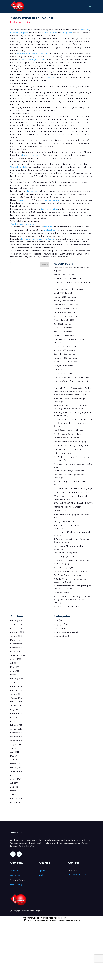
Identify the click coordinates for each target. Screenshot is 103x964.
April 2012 (14, 787)
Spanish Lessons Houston (65, 632)
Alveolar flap (49, 77)
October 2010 (16, 802)
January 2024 (16, 624)
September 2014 (17, 740)
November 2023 (17, 632)
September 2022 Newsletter (66, 316)
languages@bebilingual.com (77, 874)
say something (52, 200)
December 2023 (17, 628)
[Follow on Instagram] (19, 854)
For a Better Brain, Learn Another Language (73, 488)
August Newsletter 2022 (64, 320)
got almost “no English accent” (32, 59)
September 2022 (17, 655)
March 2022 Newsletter (64, 335)
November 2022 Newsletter (66, 308)
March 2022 (15, 674)
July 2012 (14, 783)
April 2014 (14, 760)
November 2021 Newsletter (65, 358)
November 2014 (17, 732)
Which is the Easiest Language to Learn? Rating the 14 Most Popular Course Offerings (72, 599)
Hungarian (15, 32)
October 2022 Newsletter (65, 312)
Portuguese (67, 32)
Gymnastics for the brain (65, 274)
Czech (82, 29)
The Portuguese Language (65, 552)
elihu (15, 22)
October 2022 (16, 651)
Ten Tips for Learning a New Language (71, 441)
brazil (56, 620)
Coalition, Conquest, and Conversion (70, 471)
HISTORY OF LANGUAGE (63, 511)
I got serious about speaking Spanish (38, 239)
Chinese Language (62, 453)
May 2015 (14, 717)
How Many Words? (62, 592)
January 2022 (16, 682)
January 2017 (16, 705)
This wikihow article (18, 167)
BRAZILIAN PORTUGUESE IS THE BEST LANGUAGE (73, 503)
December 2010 (17, 798)
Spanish (47, 32)
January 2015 (16, 729)
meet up (48, 227)
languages (59, 624)
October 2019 (16, 698)
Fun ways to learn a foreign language (70, 571)
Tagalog (24, 32)
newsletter (58, 628)
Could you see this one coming (24, 224)
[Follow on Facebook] (13, 854)
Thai (87, 29)
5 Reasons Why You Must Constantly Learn (73, 419)
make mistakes (24, 200)
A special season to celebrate (67, 278)
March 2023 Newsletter (64, 293)
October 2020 (16, 694)
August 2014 (15, 744)
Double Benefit (60, 369)
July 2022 (14, 663)
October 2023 (16, 636)
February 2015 (16, 725)
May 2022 (14, 667)
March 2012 (15, 791)
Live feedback (50, 230)
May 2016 (14, 709)
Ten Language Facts (63, 373)
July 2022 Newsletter (62, 324)
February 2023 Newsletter (65, 297)
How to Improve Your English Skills (69, 438)
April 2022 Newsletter (63, 332)
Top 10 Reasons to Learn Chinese (68, 430)
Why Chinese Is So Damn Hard (67, 434)
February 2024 (16, 620)
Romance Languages (63, 567)
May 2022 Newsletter (63, 328)
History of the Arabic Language (67, 449)
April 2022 (14, 671)
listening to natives (49, 209)
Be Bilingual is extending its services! (70, 289)
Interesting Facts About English (67, 507)
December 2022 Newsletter (66, 304)
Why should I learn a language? (68, 606)
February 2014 (16, 767)
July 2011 (13, 794)
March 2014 (15, 764)
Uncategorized (60, 636)
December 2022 (17, 644)
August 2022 (15, 659)
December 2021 (17, 686)
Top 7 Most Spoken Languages (67, 575)
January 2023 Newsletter (64, 300)
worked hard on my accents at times (33, 53)
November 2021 (17, 690)
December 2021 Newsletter (65, 354)
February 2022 (16, 678)
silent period (31, 191)
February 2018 (16, 702)
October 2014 (16, 736)
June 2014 (14, 752)
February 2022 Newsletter (65, 346)
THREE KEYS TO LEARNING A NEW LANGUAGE (72, 377)
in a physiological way (32, 155)
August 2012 (15, 779)
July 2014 (14, 748)
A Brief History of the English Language (71, 445)
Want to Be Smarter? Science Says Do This (72, 388)
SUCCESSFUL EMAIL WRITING (65, 362)
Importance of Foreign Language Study (71, 492)
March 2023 (15, 640)
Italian (54, 32)
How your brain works (63, 365)
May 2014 (14, 756)
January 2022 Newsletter (64, 350)
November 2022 (17, 647)
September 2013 (17, 771)
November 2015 (17, 713)
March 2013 (15, 775)
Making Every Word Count (65, 521)
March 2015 (15, 721)
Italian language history (64, 556)
